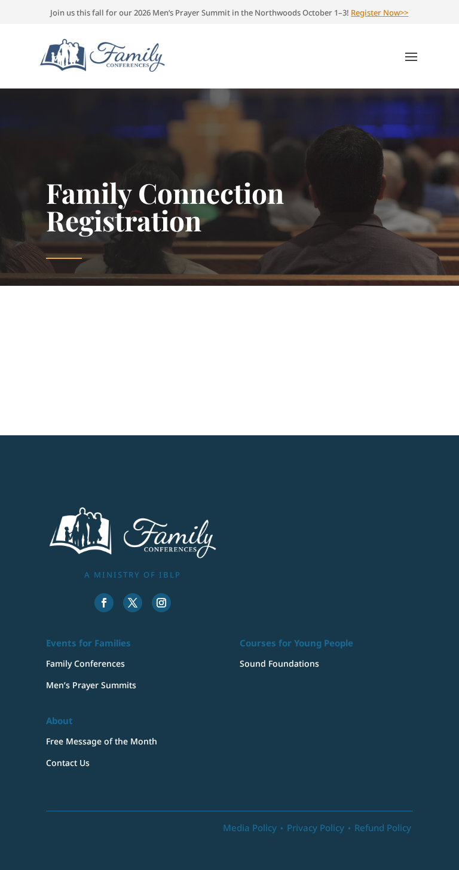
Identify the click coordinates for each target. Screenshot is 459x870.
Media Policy (250, 828)
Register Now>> (379, 12)
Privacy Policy (315, 828)
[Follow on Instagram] (161, 603)
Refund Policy (382, 828)
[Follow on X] (133, 603)
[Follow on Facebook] (104, 603)
